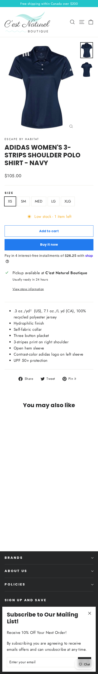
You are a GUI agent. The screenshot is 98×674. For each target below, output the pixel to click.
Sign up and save (25, 600)
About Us (16, 571)
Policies (15, 584)
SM (23, 201)
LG (53, 201)
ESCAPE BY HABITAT (22, 139)
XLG (67, 201)
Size (9, 193)
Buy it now (49, 244)
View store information (28, 289)
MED (39, 201)
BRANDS (14, 557)
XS (10, 201)
